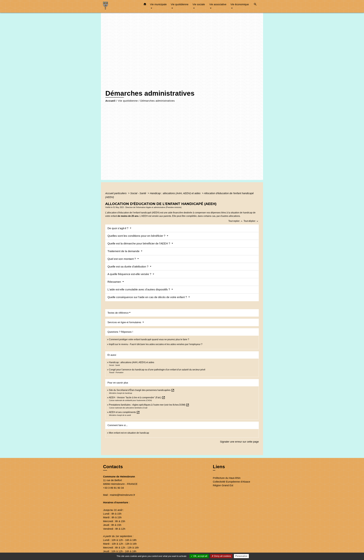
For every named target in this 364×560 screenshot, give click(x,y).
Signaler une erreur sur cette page (239, 441)
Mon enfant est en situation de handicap (129, 433)
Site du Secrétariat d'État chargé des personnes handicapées (141, 390)
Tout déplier (251, 221)
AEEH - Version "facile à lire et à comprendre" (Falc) (137, 397)
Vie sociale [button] (199, 4)
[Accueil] (121, 6)
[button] (145, 4)
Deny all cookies (222, 556)
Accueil (110, 100)
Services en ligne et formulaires (124, 322)
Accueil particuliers (116, 193)
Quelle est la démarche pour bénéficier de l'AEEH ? (139, 243)
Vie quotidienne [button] (179, 4)
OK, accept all (200, 556)
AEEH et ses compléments (124, 412)
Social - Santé (138, 193)
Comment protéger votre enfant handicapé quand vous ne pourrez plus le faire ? (149, 339)
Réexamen (114, 281)
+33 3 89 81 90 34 (113, 487)
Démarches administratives (157, 100)
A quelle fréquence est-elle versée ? (129, 274)
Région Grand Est (223, 485)
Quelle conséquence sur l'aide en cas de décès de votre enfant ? (147, 297)
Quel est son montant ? (122, 258)
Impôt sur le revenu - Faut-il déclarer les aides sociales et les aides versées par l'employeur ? (155, 344)
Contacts (113, 466)
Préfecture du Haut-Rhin (226, 478)
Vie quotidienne (128, 100)
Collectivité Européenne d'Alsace (231, 481)
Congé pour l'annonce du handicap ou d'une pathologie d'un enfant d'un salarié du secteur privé (157, 369)
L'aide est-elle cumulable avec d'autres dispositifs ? (139, 289)
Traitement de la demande (123, 251)
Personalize (241, 556)
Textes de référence (118, 312)
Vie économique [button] (239, 4)
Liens (219, 466)
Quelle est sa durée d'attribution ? (128, 266)
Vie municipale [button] (158, 4)
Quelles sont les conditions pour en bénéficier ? (136, 235)
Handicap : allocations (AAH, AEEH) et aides (175, 193)
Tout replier (235, 221)
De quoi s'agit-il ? (118, 228)
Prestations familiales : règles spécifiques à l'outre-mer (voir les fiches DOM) (149, 405)
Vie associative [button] (217, 4)
